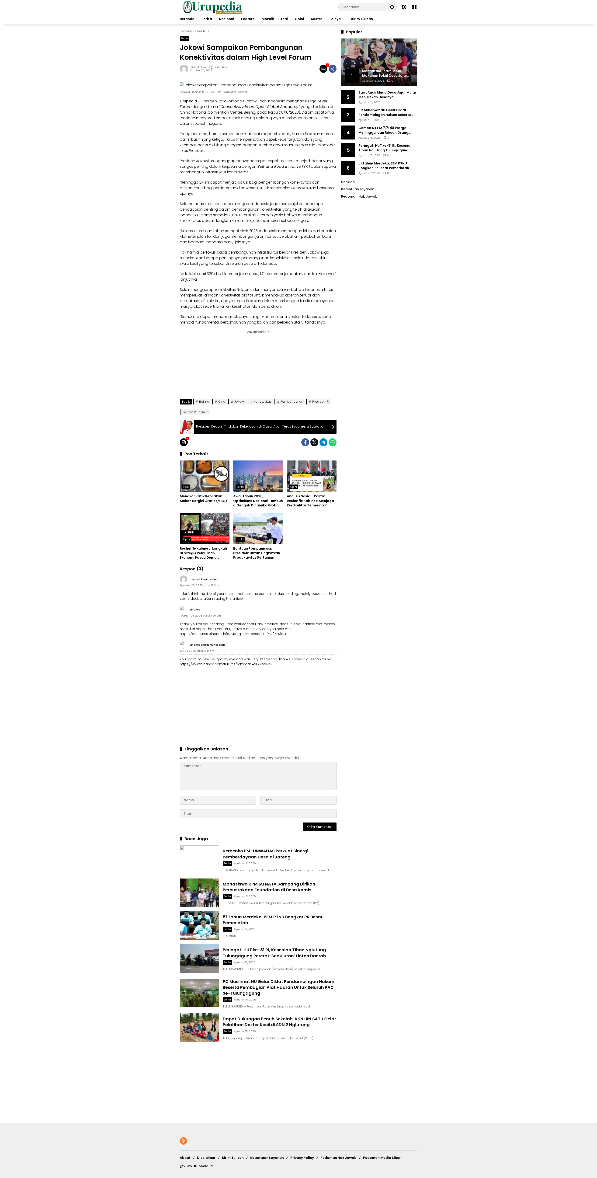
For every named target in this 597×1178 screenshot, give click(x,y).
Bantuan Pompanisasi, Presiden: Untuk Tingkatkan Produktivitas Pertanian (256, 553)
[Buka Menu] (414, 7)
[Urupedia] (213, 6)
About (185, 1157)
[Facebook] (305, 442)
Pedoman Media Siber (382, 1157)
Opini (293, 487)
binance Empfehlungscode (208, 645)
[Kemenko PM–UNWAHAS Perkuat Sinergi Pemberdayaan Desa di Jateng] (199, 859)
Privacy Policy (302, 1157)
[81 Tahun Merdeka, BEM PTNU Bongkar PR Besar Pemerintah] (199, 925)
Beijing (204, 401)
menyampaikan (276, 289)
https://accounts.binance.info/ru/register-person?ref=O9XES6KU (233, 633)
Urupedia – (190, 101)
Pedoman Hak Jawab (338, 1157)
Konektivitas (262, 401)
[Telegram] (323, 442)
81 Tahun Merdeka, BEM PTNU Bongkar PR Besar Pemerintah (383, 165)
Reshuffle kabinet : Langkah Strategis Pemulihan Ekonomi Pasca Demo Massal (203, 553)
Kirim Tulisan (233, 1157)
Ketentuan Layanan (357, 189)
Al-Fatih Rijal (199, 67)
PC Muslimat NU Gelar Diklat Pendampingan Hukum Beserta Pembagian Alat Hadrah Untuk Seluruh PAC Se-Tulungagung (278, 987)
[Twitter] (314, 442)
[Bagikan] (333, 69)
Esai (186, 487)
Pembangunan (292, 401)
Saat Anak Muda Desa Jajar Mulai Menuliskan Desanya (387, 94)
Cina (221, 401)
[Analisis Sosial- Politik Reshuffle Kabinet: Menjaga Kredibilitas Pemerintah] (312, 476)
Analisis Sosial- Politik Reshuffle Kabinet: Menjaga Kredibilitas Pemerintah (310, 501)
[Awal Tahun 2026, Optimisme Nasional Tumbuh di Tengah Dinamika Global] (258, 476)
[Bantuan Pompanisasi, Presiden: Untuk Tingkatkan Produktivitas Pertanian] (258, 528)
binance (195, 609)
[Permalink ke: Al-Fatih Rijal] (185, 69)
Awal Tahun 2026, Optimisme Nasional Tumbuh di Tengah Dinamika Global (258, 501)
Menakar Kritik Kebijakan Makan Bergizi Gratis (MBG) (203, 498)
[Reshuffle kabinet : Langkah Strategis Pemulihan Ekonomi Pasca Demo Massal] (204, 528)
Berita (184, 38)
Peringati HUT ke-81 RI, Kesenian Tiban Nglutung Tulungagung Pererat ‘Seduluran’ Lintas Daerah (274, 952)
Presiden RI (320, 401)
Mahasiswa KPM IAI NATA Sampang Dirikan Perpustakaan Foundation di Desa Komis (269, 887)
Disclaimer (206, 1157)
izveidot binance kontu (205, 579)
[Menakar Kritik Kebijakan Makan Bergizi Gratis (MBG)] (204, 476)
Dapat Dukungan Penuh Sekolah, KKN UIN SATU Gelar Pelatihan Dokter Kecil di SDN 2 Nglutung (279, 1022)
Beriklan (348, 182)
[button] (392, 7)
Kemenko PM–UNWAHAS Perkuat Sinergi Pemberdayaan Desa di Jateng (265, 854)
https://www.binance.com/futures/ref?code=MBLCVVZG (226, 664)
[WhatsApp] (333, 442)
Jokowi (239, 401)
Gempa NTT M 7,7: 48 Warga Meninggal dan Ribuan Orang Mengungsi (383, 130)
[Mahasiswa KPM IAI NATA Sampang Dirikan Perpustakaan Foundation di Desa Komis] (199, 892)
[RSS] (183, 1141)
